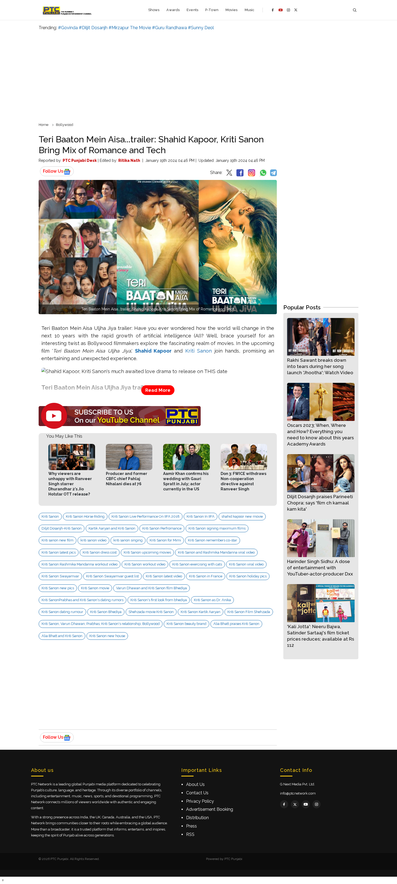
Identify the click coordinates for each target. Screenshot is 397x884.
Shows (154, 10)
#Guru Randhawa (169, 27)
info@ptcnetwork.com (298, 793)
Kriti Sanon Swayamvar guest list (112, 576)
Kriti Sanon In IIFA (200, 516)
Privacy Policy (200, 801)
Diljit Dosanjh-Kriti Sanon (62, 528)
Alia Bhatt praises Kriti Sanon (236, 624)
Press (191, 826)
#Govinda (68, 27)
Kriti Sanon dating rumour (62, 612)
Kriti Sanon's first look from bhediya (158, 600)
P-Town (211, 10)
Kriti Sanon (198, 351)
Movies (232, 10)
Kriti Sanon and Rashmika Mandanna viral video (216, 552)
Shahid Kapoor (153, 351)
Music (250, 10)
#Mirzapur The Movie (130, 27)
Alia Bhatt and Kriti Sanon (62, 636)
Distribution (197, 817)
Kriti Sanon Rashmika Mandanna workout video (79, 564)
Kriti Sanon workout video (145, 564)
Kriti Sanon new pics (58, 588)
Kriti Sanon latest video (164, 576)
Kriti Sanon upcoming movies (147, 552)
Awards (173, 10)
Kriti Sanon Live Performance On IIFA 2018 (146, 516)
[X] (296, 10)
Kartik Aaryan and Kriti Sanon (112, 528)
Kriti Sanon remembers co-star (212, 540)
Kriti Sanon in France (205, 576)
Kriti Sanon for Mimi (165, 540)
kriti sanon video (93, 540)
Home (43, 125)
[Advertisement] (198, 75)
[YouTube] (280, 10)
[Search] (354, 10)
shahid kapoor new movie (242, 516)
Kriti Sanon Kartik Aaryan (200, 612)
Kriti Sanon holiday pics (248, 576)
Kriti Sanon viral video (246, 564)
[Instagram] (288, 10)
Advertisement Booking (209, 809)
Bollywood (64, 125)
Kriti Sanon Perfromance (161, 528)
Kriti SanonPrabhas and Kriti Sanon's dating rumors (82, 600)
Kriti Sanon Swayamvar (60, 576)
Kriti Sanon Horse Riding (85, 516)
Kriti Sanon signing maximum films (217, 528)
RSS (190, 834)
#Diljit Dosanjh (93, 27)
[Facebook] (273, 10)
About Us (195, 784)
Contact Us (197, 792)
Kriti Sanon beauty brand (186, 624)
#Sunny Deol (201, 27)
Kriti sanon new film (57, 540)
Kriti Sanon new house (107, 636)
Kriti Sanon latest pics (59, 552)
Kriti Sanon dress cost (100, 552)
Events (192, 10)
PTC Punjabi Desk (80, 160)
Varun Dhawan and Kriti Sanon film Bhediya (151, 588)
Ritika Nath (129, 160)
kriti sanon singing (128, 540)
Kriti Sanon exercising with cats (197, 564)
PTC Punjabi (233, 859)
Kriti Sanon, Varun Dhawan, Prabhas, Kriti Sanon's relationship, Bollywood (101, 624)
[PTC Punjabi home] (68, 10)
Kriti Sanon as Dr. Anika (212, 600)
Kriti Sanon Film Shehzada (248, 612)
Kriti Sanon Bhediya (106, 612)
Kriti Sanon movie (95, 588)
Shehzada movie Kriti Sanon (151, 612)
